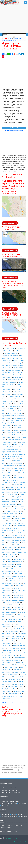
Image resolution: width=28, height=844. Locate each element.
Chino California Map (10, 547)
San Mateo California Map (11, 480)
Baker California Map (19, 545)
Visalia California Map (19, 430)
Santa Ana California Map (9, 365)
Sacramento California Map (10, 356)
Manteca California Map (9, 571)
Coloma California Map (10, 667)
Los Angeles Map (9, 348)
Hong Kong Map (6, 814)
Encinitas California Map (14, 619)
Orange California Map (8, 423)
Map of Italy (14, 803)
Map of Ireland (22, 803)
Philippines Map (23, 816)
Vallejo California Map (13, 440)
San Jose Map (8, 351)
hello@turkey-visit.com (11, 831)
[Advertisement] (14, 19)
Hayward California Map (9, 416)
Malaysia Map (13, 816)
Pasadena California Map (14, 420)
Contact (2, 820)
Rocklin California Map (8, 641)
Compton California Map (9, 435)
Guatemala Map (6, 790)
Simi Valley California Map (11, 432)
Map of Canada (15, 788)
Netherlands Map (14, 801)
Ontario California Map (8, 401)
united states (17, 38)
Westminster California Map (10, 502)
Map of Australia (6, 792)
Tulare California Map (8, 622)
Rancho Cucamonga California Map (12, 399)
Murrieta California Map (9, 466)
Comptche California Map (9, 482)
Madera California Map (13, 610)
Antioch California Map (8, 696)
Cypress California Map (14, 470)
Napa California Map (8, 538)
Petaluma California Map (11, 631)
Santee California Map (8, 662)
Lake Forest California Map (15, 535)
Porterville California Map (11, 650)
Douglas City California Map (15, 447)
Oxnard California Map (13, 380)
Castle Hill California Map (9, 612)
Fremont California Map (9, 372)
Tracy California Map (13, 521)
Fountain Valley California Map (16, 648)
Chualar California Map (14, 370)
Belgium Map (5, 801)
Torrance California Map (14, 413)
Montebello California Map (10, 605)
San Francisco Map (19, 351)
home (10, 38)
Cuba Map (14, 790)
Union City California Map (14, 562)
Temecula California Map (9, 473)
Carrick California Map (10, 494)
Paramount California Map (9, 653)
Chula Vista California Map (14, 686)
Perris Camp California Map (15, 638)
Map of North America (6, 783)
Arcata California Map (19, 492)
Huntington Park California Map (16, 629)
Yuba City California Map (14, 581)
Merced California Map (13, 528)
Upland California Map (19, 552)
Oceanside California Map (14, 396)
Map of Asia (3, 809)
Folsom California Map (10, 554)
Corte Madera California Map (10, 449)
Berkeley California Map (9, 689)
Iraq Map (20, 814)
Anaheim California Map (14, 363)
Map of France (5, 803)
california (4, 40)
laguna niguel (12, 40)
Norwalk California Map (9, 458)
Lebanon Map (5, 816)
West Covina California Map (12, 456)
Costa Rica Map (16, 792)
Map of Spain (5, 805)
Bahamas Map (5, 788)
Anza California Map (8, 564)
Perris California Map (13, 569)
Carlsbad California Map (14, 694)
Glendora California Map (9, 682)
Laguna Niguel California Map (16, 600)
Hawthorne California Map (9, 514)
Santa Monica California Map (15, 499)
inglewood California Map (9, 452)
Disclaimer (15, 838)
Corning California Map (9, 408)
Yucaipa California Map (11, 674)
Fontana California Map (9, 382)
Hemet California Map (8, 530)
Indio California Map (13, 542)
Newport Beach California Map (16, 509)
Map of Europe (4, 796)
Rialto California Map (19, 478)
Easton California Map (13, 660)
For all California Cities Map (12, 702)
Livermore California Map (9, 523)
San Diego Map (21, 348)
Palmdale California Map (14, 406)
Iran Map (13, 814)
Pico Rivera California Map (11, 602)
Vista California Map (13, 487)
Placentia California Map (14, 679)
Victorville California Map (9, 442)
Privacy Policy (8, 838)
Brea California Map (19, 672)
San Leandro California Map (12, 511)
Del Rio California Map (19, 665)
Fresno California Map (10, 353)
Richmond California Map (14, 463)
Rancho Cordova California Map (11, 583)
